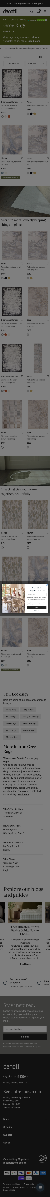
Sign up (36, 607)
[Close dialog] (47, 585)
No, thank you (36, 610)
